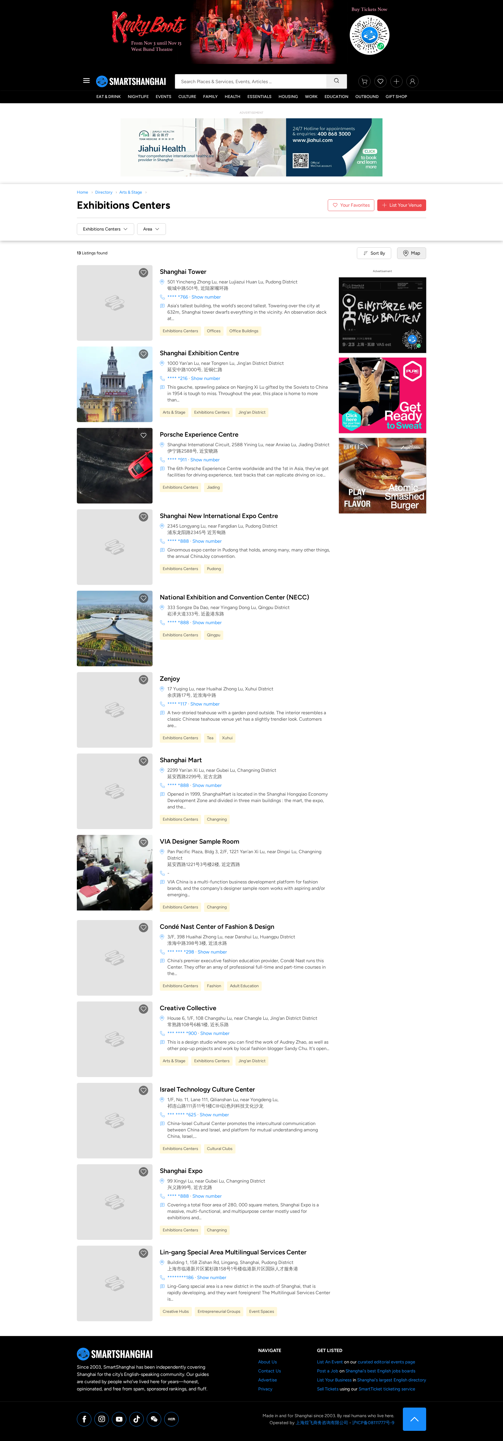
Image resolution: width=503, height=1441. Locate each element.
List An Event (330, 1362)
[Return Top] (414, 1419)
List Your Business (334, 1380)
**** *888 (178, 541)
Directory (103, 192)
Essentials (259, 96)
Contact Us (269, 1371)
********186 (180, 1277)
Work (311, 96)
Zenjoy (170, 679)
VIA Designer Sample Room (199, 841)
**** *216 (177, 378)
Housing (288, 96)
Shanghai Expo (181, 1171)
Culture (187, 96)
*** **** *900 (182, 1033)
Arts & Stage (130, 192)
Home (82, 192)
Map (415, 253)
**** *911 (177, 460)
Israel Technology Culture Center (207, 1089)
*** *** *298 (180, 952)
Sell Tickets (328, 1389)
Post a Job (327, 1371)
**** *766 (177, 297)
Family (210, 96)
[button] (143, 272)
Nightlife (138, 96)
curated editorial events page (386, 1362)
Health (232, 96)
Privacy (265, 1389)
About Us (267, 1362)
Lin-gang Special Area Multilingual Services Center (233, 1252)
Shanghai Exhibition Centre (199, 353)
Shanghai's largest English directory (391, 1380)
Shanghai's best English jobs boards (380, 1371)
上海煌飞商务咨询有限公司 (322, 1422)
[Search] (336, 81)
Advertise (267, 1380)
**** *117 (177, 704)
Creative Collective (188, 1008)
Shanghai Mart (181, 760)
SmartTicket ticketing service (387, 1389)
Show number (206, 297)
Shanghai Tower (183, 272)
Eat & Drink (108, 96)
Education (336, 96)
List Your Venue (405, 205)
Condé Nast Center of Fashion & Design (217, 927)
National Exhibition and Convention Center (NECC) (234, 597)
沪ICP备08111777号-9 (373, 1422)
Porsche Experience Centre (199, 434)
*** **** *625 (181, 1114)
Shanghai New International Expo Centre (219, 516)
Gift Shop (396, 96)
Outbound (367, 96)
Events (163, 96)
